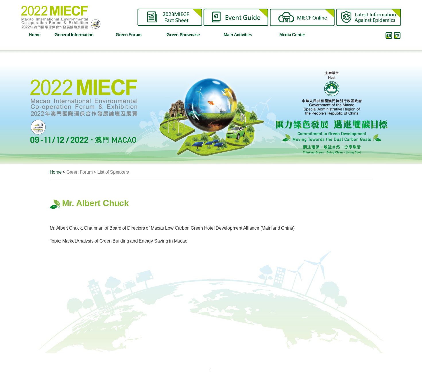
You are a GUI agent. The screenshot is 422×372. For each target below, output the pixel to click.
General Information (74, 34)
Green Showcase (183, 34)
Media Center (292, 34)
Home (34, 34)
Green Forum (129, 34)
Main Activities (238, 34)
